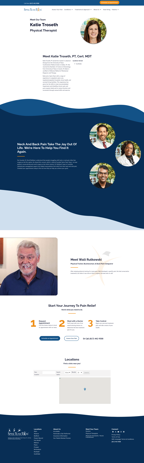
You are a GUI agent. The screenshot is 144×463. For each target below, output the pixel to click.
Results (74, 372)
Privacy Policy (116, 435)
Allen (35, 431)
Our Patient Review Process (62, 438)
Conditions (67, 9)
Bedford (36, 436)
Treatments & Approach (82, 9)
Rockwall (36, 452)
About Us (96, 9)
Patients (114, 9)
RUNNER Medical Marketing (14, 439)
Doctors (88, 431)
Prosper (36, 447)
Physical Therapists (92, 433)
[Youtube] (118, 431)
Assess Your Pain (57, 9)
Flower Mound (38, 438)
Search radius (58, 373)
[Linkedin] (123, 431)
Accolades (56, 431)
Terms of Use (116, 437)
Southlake (37, 454)
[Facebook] (113, 431)
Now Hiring (106, 9)
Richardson (37, 449)
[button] (29, 266)
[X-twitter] (115, 431)
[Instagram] (121, 431)
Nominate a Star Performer (61, 433)
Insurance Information (60, 436)
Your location (36, 373)
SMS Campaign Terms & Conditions (123, 439)
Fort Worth (37, 440)
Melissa (36, 443)
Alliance (36, 433)
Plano (36, 445)
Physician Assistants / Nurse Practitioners (95, 436)
